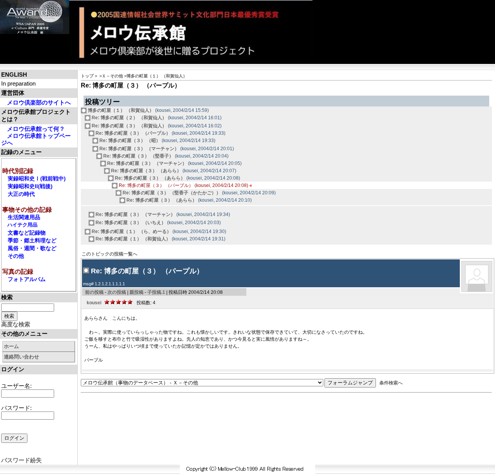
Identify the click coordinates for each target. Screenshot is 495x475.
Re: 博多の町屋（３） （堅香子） (138, 156)
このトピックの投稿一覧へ (109, 254)
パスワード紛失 (21, 460)
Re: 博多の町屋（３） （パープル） (132, 133)
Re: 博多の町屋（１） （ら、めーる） (130, 231)
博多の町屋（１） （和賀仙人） (156, 76)
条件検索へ (391, 383)
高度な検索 (15, 324)
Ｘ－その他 (112, 76)
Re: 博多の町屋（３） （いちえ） (130, 222)
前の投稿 (94, 292)
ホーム (11, 346)
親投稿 (136, 292)
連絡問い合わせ (21, 357)
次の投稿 (117, 292)
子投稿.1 (156, 292)
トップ (87, 76)
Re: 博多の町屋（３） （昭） (129, 140)
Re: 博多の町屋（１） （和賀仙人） (132, 239)
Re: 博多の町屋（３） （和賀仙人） (128, 126)
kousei (94, 302)
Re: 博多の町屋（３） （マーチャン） (138, 148)
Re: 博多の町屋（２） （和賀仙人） (128, 117)
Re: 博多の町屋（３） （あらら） (145, 170)
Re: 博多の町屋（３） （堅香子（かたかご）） (171, 192)
